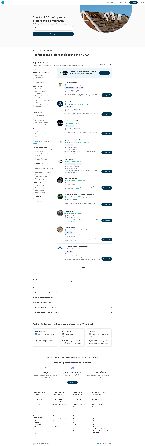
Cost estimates (57, 426)
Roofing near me (76, 399)
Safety (95, 421)
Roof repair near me (77, 394)
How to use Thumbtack (59, 419)
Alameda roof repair (97, 401)
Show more (36, 406)
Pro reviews (76, 426)
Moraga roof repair (97, 404)
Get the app (56, 423)
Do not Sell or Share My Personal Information (102, 431)
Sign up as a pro (77, 421)
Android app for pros (79, 430)
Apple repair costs (37, 401)
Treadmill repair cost (38, 404)
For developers (37, 424)
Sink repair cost (37, 394)
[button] (67, 85)
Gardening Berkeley (57, 399)
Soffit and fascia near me (78, 397)
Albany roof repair (96, 394)
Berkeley (45, 50)
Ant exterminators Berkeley (59, 404)
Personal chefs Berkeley (58, 401)
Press (34, 428)
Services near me (57, 424)
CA (40, 50)
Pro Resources (77, 424)
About (34, 420)
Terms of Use (97, 423)
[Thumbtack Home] (3, 2)
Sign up (55, 421)
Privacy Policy (97, 424)
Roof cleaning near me (78, 401)
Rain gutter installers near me (79, 404)
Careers (35, 426)
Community (76, 423)
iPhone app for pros (78, 429)
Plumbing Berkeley (57, 394)
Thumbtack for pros (78, 419)
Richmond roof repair (97, 399)
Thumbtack (35, 50)
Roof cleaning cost (37, 399)
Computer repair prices (38, 397)
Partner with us (37, 422)
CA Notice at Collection (100, 429)
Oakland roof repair (97, 397)
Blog (34, 430)
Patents (95, 426)
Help (94, 419)
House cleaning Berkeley (59, 397)
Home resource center (59, 429)
